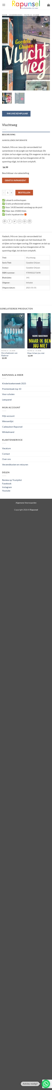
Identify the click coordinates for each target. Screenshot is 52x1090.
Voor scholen (8, 394)
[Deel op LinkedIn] (29, 221)
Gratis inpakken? (15, 180)
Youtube (6, 490)
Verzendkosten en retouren (15, 464)
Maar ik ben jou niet (35, 353)
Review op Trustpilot (12, 480)
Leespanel (7, 399)
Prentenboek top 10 (11, 388)
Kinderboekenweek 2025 (14, 383)
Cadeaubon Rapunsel (12, 426)
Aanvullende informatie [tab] (14, 140)
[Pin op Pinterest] (24, 221)
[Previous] (6, 53)
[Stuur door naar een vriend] (19, 221)
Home (4, 15)
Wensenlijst (7, 421)
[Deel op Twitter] (14, 221)
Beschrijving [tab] (8, 134)
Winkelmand (8, 432)
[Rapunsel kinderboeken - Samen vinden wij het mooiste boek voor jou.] (26, 4)
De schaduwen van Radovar (9, 354)
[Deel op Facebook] (9, 221)
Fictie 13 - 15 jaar (31, 15)
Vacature (6, 448)
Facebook (6, 483)
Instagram (7, 487)
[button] (3, 4)
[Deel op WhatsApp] (4, 221)
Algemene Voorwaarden (26, 503)
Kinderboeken (15, 15)
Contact (6, 453)
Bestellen (24, 192)
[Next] (45, 53)
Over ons (6, 459)
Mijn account (8, 416)
